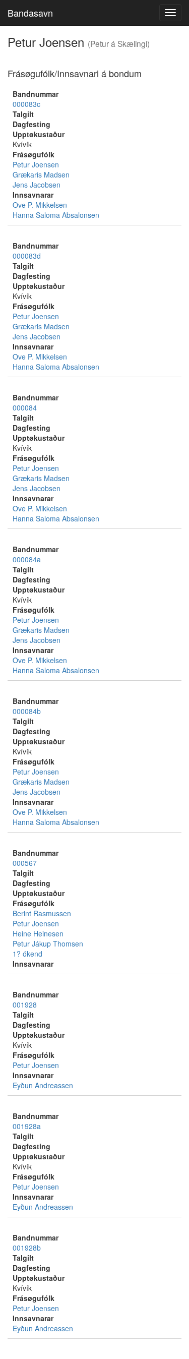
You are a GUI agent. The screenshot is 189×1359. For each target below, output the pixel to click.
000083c (26, 104)
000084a (27, 559)
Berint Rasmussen (42, 913)
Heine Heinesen (38, 933)
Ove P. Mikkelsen (40, 205)
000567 (25, 863)
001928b (27, 1248)
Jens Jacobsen (36, 185)
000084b (27, 711)
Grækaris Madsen (41, 174)
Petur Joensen (36, 164)
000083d (27, 256)
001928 (25, 1004)
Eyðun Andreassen (43, 1085)
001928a (27, 1126)
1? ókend (27, 954)
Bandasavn (30, 12)
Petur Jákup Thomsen (48, 943)
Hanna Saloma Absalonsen (56, 215)
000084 (25, 407)
